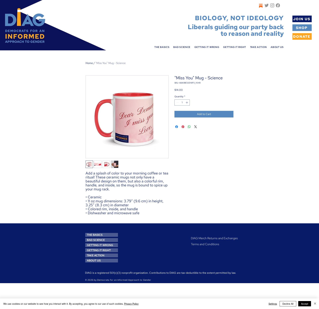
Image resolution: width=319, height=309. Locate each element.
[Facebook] (278, 5)
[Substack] (261, 5)
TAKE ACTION (95, 255)
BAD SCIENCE (96, 240)
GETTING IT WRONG (100, 245)
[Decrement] (177, 102)
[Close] (315, 303)
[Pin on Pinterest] (183, 127)
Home (89, 63)
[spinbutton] (182, 102)
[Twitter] (266, 5)
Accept (304, 303)
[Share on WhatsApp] (189, 127)
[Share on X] (196, 127)
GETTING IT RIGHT (99, 250)
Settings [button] (272, 303)
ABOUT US (94, 260)
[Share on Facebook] (177, 127)
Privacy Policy (131, 303)
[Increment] (187, 102)
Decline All (287, 303)
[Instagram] (272, 5)
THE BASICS (95, 235)
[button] (162, 47)
